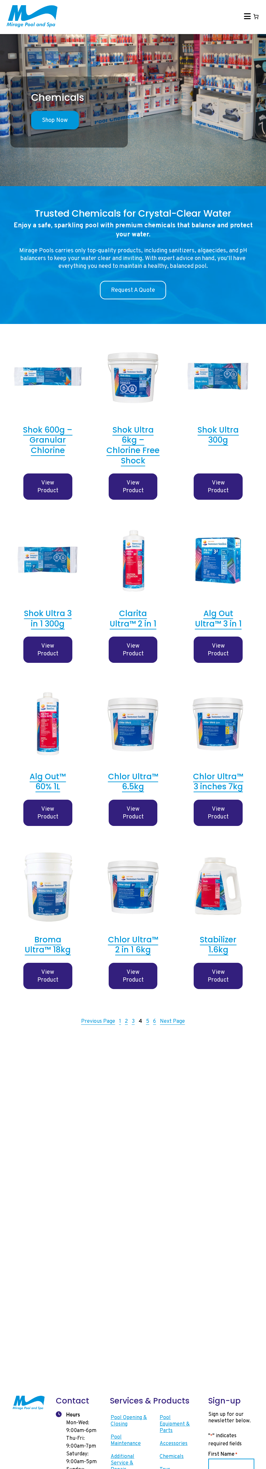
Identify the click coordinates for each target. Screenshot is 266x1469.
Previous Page (98, 1021)
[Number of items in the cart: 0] (255, 16)
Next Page (172, 1021)
